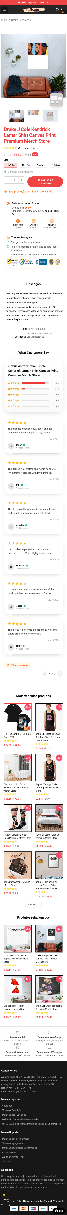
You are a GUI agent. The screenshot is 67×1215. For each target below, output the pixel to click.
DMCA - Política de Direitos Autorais (20, 1119)
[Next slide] (60, 66)
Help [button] (61, 1211)
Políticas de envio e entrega (16, 1138)
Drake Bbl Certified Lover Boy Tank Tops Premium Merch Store (47, 737)
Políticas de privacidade (14, 1114)
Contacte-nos (9, 1152)
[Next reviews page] (60, 674)
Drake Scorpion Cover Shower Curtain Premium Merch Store (16, 787)
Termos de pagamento (13, 1143)
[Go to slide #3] (50, 116)
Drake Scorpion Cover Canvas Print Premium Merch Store (46, 958)
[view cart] (62, 10)
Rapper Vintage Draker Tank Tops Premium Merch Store (48, 787)
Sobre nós (7, 1105)
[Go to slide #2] (33, 116)
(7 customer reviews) (28, 148)
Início (4, 20)
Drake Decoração (21, 20)
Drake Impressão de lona (39, 333)
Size (6, 160)
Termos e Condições (12, 1110)
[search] (57, 10)
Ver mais (33, 905)
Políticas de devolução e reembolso (19, 1148)
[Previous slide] (6, 66)
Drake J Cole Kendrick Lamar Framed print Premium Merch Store (46, 885)
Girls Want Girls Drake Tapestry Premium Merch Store (16, 958)
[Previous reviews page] (44, 674)
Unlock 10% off (6, 1200)
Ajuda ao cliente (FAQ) (13, 1157)
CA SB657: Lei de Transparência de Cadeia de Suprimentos (31, 1124)
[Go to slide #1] (16, 116)
